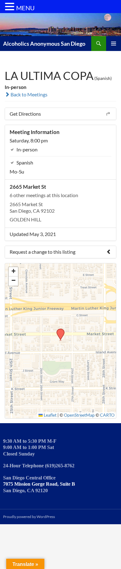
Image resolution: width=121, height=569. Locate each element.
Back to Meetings (28, 94)
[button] (58, 330)
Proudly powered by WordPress (29, 516)
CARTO (107, 415)
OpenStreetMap (79, 415)
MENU (25, 8)
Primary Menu (113, 43)
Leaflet (49, 415)
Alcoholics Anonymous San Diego (44, 43)
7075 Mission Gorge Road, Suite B (39, 484)
